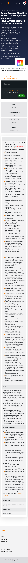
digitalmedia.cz (4, 539)
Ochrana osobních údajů (6, 551)
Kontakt (2, 536)
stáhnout (14, 127)
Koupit (22, 95)
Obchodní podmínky (5, 549)
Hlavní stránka (4, 534)
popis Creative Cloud (8, 77)
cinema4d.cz (4, 541)
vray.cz (2, 544)
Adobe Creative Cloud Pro (12, 10)
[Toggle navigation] (16, 3)
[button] (20, 3)
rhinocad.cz (3, 546)
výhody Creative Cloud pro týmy (10, 78)
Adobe (4, 10)
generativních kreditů (10, 147)
